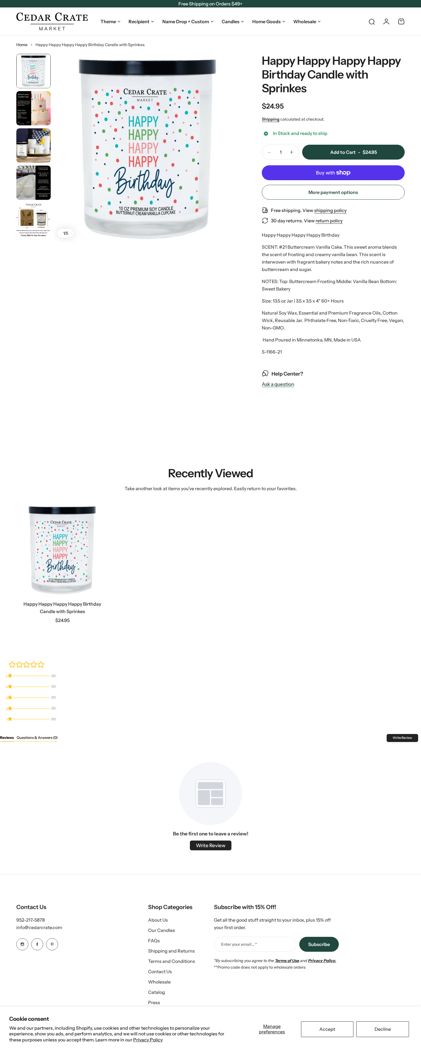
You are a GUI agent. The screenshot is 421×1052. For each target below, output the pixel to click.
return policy (329, 220)
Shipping (271, 119)
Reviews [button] (7, 737)
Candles (230, 21)
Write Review (402, 738)
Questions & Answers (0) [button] (37, 737)
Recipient (139, 21)
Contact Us (160, 971)
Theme (108, 21)
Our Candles (161, 930)
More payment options (333, 192)
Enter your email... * (239, 944)
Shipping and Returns (171, 951)
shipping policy (330, 210)
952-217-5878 (30, 920)
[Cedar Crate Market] (52, 21)
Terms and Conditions (171, 961)
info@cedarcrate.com (39, 927)
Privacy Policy (148, 1040)
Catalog (156, 992)
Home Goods (266, 21)
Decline (383, 1029)
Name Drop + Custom (185, 21)
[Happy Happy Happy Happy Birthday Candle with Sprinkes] (62, 550)
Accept (327, 1029)
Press (154, 1002)
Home (21, 44)
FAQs (154, 940)
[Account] (386, 21)
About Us (158, 920)
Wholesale (304, 21)
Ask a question (278, 384)
